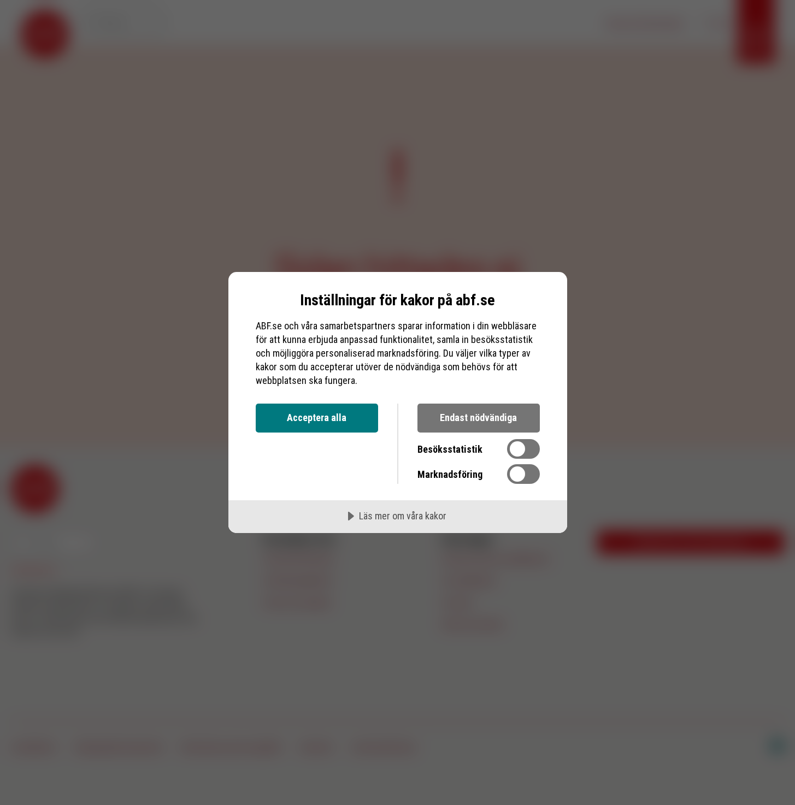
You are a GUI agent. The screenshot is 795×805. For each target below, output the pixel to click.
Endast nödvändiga (478, 417)
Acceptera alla (316, 417)
